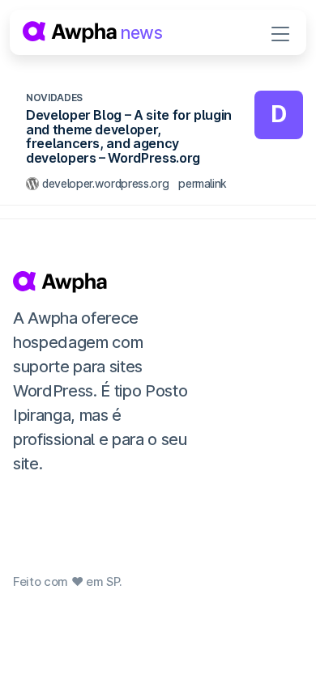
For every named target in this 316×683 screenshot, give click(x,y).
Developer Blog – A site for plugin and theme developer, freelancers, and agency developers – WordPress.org (129, 136)
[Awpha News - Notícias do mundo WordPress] (103, 281)
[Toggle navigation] (280, 32)
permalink (202, 183)
